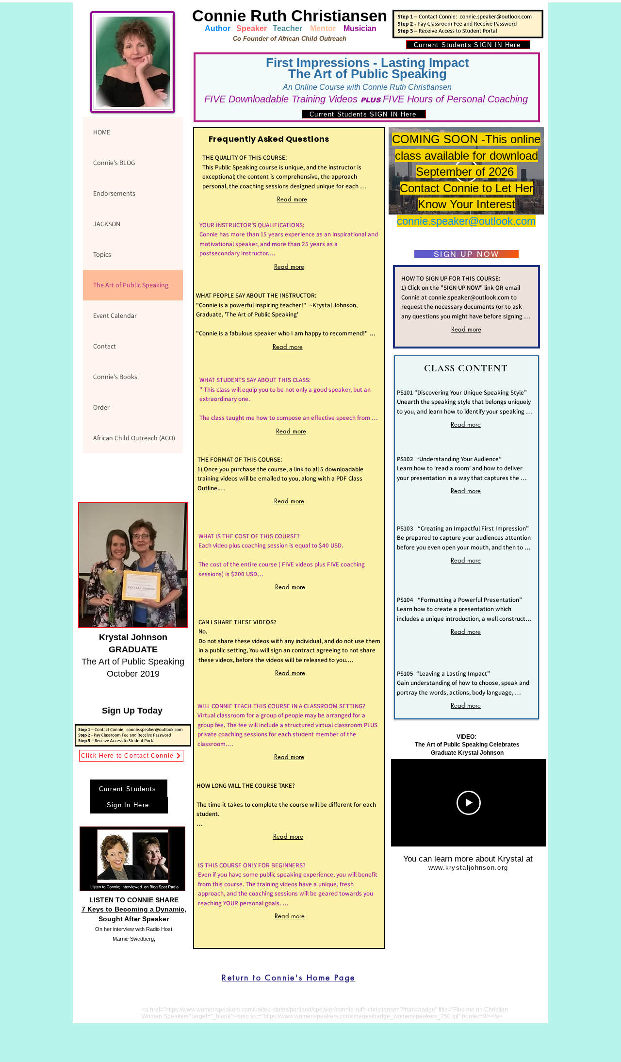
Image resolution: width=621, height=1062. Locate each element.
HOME (101, 132)
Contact (104, 346)
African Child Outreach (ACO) (134, 437)
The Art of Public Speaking (130, 285)
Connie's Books (115, 376)
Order (101, 407)
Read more (292, 199)
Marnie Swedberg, (134, 939)
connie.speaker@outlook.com (466, 221)
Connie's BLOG (114, 162)
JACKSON (106, 223)
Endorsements (114, 193)
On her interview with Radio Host (133, 929)
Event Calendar (115, 315)
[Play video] (469, 803)
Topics (102, 254)
